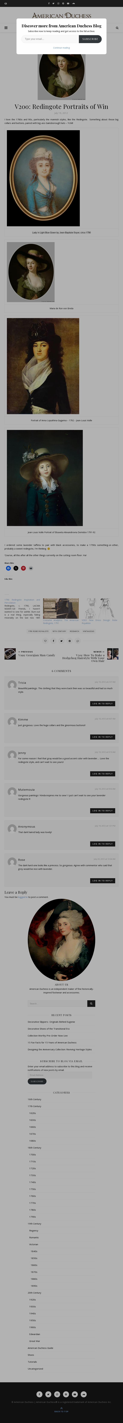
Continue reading (61, 47)
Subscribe (90, 39)
